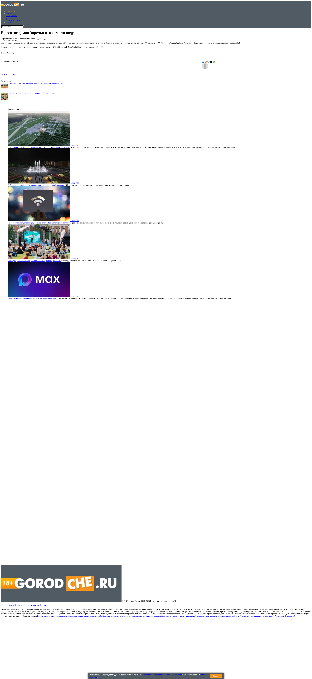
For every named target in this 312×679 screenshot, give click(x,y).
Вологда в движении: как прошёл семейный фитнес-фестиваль (34, 261)
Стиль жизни (13, 20)
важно (4, 74)
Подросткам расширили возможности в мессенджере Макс (33, 298)
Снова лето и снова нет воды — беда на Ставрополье (32, 93)
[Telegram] (208, 62)
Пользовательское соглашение (27, 605)
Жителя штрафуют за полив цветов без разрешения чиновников (36, 83)
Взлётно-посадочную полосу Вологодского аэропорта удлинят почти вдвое (39, 147)
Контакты (10, 605)
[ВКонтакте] (203, 62)
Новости (10, 11)
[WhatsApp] (214, 62)
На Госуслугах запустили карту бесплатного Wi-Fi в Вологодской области (39, 223)
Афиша (9, 13)
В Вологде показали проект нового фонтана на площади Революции (36, 185)
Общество (11, 16)
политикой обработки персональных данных (161, 675)
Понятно (216, 676)
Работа (9, 22)
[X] (211, 62)
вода (12, 74)
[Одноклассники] (206, 62)
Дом (8, 18)
